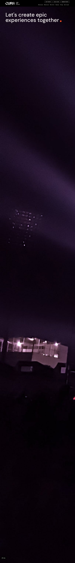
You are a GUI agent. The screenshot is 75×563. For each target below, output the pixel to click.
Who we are (40, 4)
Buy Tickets (48, 1)
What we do (46, 4)
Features (57, 4)
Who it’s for (52, 4)
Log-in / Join (56, 1)
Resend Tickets (65, 1)
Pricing (61, 4)
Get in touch (66, 4)
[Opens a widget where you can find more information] (4, 558)
